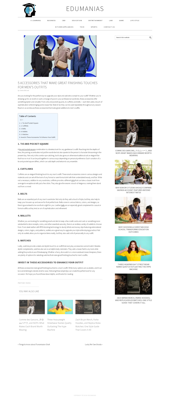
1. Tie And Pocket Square (29, 123)
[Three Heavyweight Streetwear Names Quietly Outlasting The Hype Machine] (133, 260)
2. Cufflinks (24, 126)
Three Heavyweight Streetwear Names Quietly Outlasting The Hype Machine (133, 266)
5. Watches (24, 134)
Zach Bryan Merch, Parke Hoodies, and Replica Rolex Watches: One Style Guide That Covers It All (133, 300)
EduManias (85, 8)
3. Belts (23, 129)
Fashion (28, 283)
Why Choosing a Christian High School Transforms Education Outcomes (133, 229)
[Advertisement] (133, 79)
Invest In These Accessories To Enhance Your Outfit (38, 137)
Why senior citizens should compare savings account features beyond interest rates (133, 190)
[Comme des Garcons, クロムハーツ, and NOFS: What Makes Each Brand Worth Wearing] (133, 146)
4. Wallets (24, 132)
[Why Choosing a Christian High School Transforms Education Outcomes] (133, 223)
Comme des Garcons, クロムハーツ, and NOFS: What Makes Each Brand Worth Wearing (133, 153)
